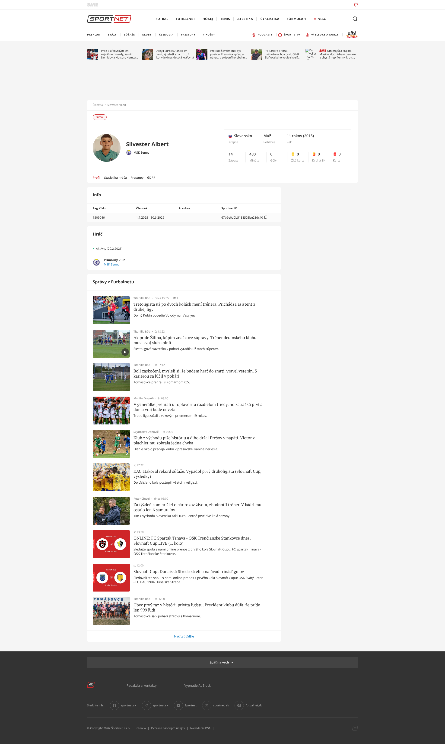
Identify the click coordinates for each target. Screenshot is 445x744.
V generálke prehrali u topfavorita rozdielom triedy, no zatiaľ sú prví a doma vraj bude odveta (198, 407)
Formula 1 (296, 19)
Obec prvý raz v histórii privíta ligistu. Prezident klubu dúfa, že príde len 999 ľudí (197, 607)
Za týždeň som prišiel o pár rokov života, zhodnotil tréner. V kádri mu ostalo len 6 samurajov (197, 507)
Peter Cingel (142, 499)
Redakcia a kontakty (142, 685)
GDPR (151, 177)
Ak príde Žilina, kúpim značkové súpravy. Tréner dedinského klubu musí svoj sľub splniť (195, 340)
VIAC (322, 19)
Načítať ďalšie (184, 636)
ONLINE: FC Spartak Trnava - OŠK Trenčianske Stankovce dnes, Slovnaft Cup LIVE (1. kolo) (192, 541)
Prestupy (136, 177)
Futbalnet (185, 19)
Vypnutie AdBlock (197, 685)
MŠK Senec (141, 153)
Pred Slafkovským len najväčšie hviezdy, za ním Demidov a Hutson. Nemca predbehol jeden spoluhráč (118, 54)
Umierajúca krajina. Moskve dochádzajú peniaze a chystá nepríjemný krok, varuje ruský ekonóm (337, 54)
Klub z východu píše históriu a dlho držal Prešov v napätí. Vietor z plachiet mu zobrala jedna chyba (194, 440)
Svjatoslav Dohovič (146, 432)
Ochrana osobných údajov (168, 728)
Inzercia (141, 728)
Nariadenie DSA (200, 728)
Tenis (225, 19)
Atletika (245, 19)
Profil (97, 177)
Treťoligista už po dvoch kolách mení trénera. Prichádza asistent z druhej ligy (194, 307)
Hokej (208, 19)
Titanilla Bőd (142, 298)
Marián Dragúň (144, 398)
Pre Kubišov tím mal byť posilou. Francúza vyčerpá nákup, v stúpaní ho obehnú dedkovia (228, 54)
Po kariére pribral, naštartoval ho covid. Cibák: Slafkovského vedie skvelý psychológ (282, 54)
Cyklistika (269, 19)
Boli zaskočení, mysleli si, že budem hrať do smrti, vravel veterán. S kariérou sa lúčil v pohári (195, 373)
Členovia (98, 105)
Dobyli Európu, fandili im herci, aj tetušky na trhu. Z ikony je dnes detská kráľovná (175, 54)
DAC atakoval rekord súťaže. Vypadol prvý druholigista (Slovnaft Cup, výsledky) (197, 474)
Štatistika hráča (115, 177)
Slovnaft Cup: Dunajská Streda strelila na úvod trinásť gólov (189, 571)
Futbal (162, 19)
